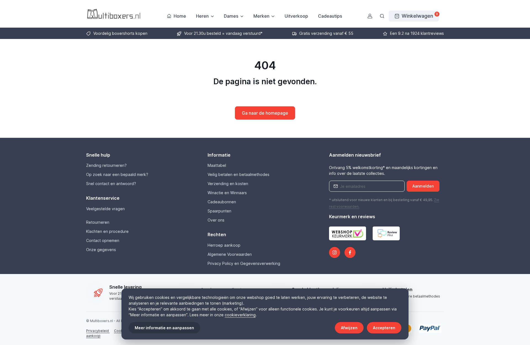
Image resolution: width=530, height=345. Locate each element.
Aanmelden (423, 186)
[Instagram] (334, 252)
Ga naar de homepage (265, 113)
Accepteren (384, 327)
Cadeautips (330, 16)
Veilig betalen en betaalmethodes (238, 174)
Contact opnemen (102, 240)
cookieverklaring (240, 314)
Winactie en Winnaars (227, 192)
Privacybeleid (98, 331)
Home (180, 16)
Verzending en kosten (228, 183)
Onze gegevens (101, 249)
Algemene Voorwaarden (230, 254)
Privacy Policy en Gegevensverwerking (244, 263)
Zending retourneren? (106, 165)
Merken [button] (261, 16)
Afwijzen (349, 327)
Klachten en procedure (107, 231)
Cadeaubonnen (222, 201)
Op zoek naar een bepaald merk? (117, 174)
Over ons (216, 220)
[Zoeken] (382, 16)
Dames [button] (231, 16)
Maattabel (217, 165)
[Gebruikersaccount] (369, 16)
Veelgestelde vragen (105, 208)
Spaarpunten (219, 211)
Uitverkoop (296, 16)
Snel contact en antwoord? (111, 183)
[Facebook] (350, 252)
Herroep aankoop (224, 245)
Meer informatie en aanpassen (164, 327)
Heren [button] (202, 16)
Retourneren (97, 222)
